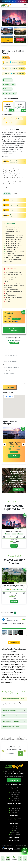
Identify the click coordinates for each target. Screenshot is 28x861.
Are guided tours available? (11, 721)
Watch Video (20, 39)
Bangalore (8, 118)
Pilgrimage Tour (15, 788)
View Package (14, 456)
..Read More (20, 533)
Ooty (9, 122)
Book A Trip (13, 545)
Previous (4, 444)
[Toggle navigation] (25, 5)
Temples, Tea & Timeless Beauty (14, 531)
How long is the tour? (10, 710)
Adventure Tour (15, 794)
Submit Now (10, 387)
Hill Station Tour (15, 798)
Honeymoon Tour (15, 792)
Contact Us (15, 828)
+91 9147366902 (15, 810)
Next (23, 444)
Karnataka (20, 528)
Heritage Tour (15, 800)
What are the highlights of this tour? (14, 698)
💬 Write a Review (14, 642)
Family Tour (15, 790)
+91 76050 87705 (15, 808)
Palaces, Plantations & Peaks (14, 585)
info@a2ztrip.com (15, 812)
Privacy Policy (15, 832)
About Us (14, 827)
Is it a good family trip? (10, 715)
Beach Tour (15, 796)
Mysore (20, 118)
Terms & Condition (15, 834)
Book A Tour (14, 780)
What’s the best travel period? (12, 726)
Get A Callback (18, 489)
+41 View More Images (7, 39)
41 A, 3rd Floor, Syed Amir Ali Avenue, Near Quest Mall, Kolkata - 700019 (14, 772)
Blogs (14, 830)
